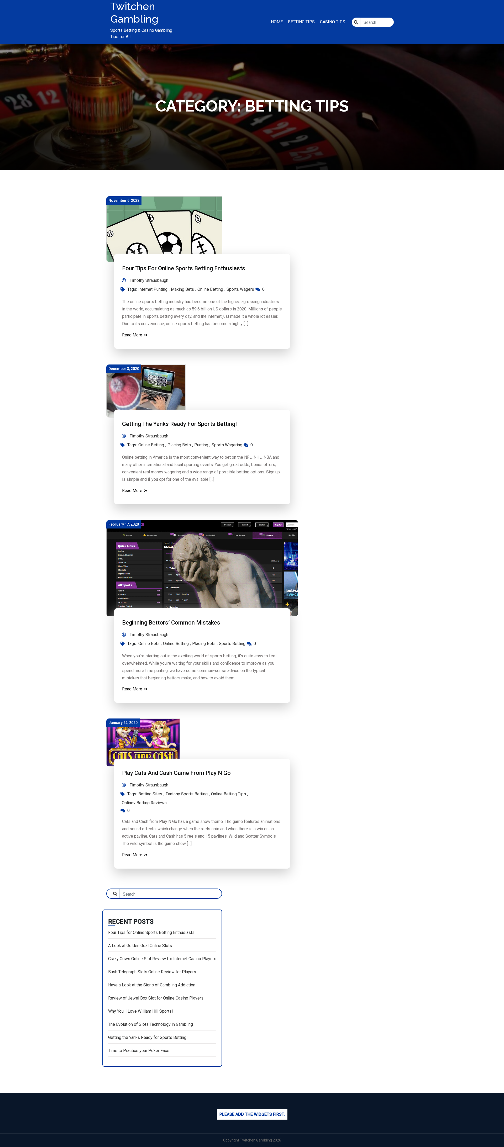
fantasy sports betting (187, 793)
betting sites (150, 793)
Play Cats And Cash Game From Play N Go (176, 773)
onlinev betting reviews (144, 802)
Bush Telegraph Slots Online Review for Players (152, 971)
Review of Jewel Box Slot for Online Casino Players (155, 998)
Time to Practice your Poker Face (138, 1050)
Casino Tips (332, 21)
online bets (149, 643)
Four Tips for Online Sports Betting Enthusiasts (183, 268)
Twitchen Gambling (134, 12)
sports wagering (227, 444)
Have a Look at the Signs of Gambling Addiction (151, 984)
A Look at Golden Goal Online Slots (140, 945)
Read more (132, 334)
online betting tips (228, 793)
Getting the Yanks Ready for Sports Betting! (179, 424)
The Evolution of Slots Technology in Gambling (150, 1024)
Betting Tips (301, 21)
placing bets (179, 444)
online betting (210, 289)
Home (277, 21)
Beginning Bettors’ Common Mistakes (171, 622)
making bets (182, 289)
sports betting (232, 643)
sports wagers (240, 289)
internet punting (152, 289)
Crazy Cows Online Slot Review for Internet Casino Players (162, 958)
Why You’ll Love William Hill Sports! (140, 1011)
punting (201, 444)
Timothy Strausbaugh (148, 280)
